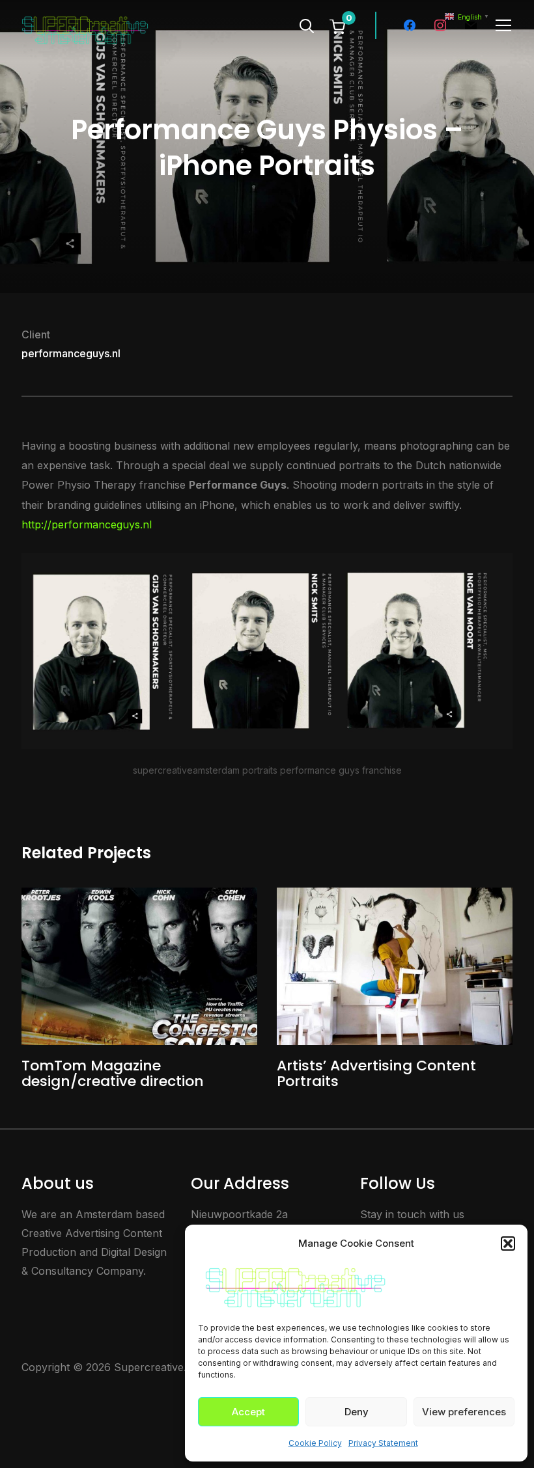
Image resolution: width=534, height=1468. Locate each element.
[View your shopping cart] (337, 26)
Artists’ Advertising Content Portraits (376, 1073)
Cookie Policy (315, 1443)
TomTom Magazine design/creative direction (112, 1073)
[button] (507, 1243)
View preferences (464, 1412)
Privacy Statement (383, 1443)
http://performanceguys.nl (86, 524)
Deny (356, 1412)
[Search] (307, 25)
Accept (248, 1412)
